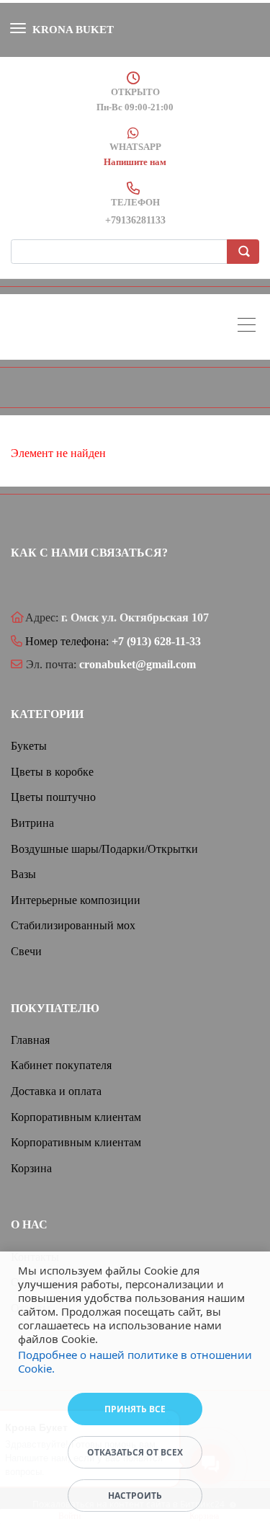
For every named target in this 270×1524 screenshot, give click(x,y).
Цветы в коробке (52, 772)
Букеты (29, 746)
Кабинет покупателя (61, 1065)
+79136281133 (135, 220)
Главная (30, 1040)
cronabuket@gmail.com (137, 664)
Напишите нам (135, 161)
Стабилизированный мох (73, 925)
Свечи (26, 951)
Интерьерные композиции (75, 900)
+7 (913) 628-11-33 (156, 641)
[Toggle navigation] (250, 327)
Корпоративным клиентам (76, 1117)
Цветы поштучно (53, 797)
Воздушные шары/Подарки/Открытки (104, 849)
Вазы (23, 874)
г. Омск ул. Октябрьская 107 (135, 617)
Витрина (32, 823)
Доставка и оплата (56, 1091)
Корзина (31, 1168)
